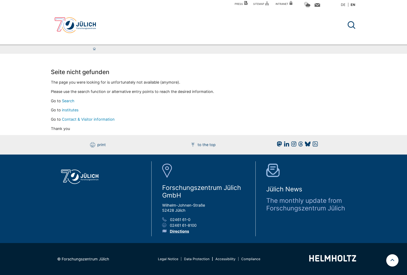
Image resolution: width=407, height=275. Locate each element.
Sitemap (259, 4)
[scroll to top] (392, 260)
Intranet (283, 4)
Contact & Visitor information (88, 119)
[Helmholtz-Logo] (332, 260)
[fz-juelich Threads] (299, 145)
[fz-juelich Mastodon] (278, 145)
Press (239, 4)
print (101, 144)
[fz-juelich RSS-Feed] (314, 145)
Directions (179, 231)
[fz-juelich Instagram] (292, 145)
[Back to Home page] (75, 25)
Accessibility (225, 259)
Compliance (250, 259)
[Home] (94, 49)
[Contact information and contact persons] (317, 5)
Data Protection (196, 259)
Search (68, 101)
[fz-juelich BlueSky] (307, 145)
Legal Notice (168, 259)
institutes (70, 110)
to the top (207, 144)
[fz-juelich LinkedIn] (285, 145)
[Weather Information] (307, 6)
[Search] (352, 25)
